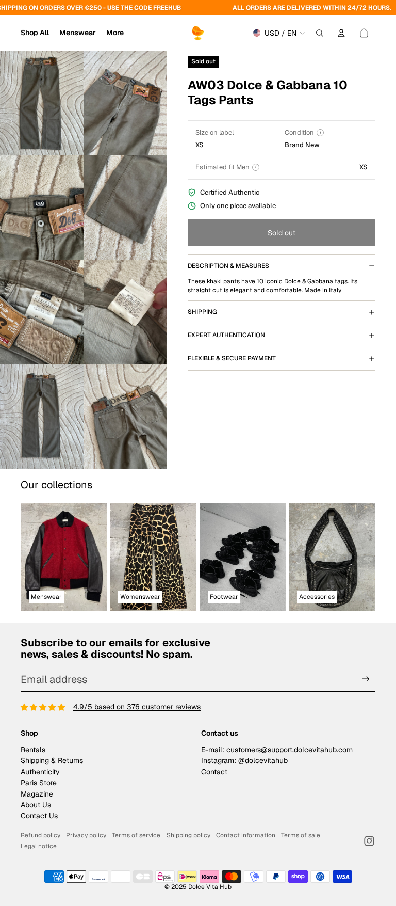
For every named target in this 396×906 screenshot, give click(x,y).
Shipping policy (188, 835)
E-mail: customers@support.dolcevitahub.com (277, 749)
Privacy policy (86, 835)
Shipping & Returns (52, 760)
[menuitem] (115, 33)
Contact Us (39, 815)
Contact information (245, 835)
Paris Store (39, 782)
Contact (214, 771)
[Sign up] (365, 679)
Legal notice (39, 846)
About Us (36, 804)
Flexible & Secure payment (232, 358)
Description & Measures (228, 266)
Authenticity (40, 771)
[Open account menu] (341, 33)
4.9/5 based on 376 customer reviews (137, 706)
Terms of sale (300, 835)
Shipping (202, 312)
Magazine (37, 794)
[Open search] (319, 33)
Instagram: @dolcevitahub (244, 760)
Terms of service (136, 835)
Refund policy (40, 835)
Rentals (33, 749)
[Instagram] (369, 841)
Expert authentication (226, 335)
